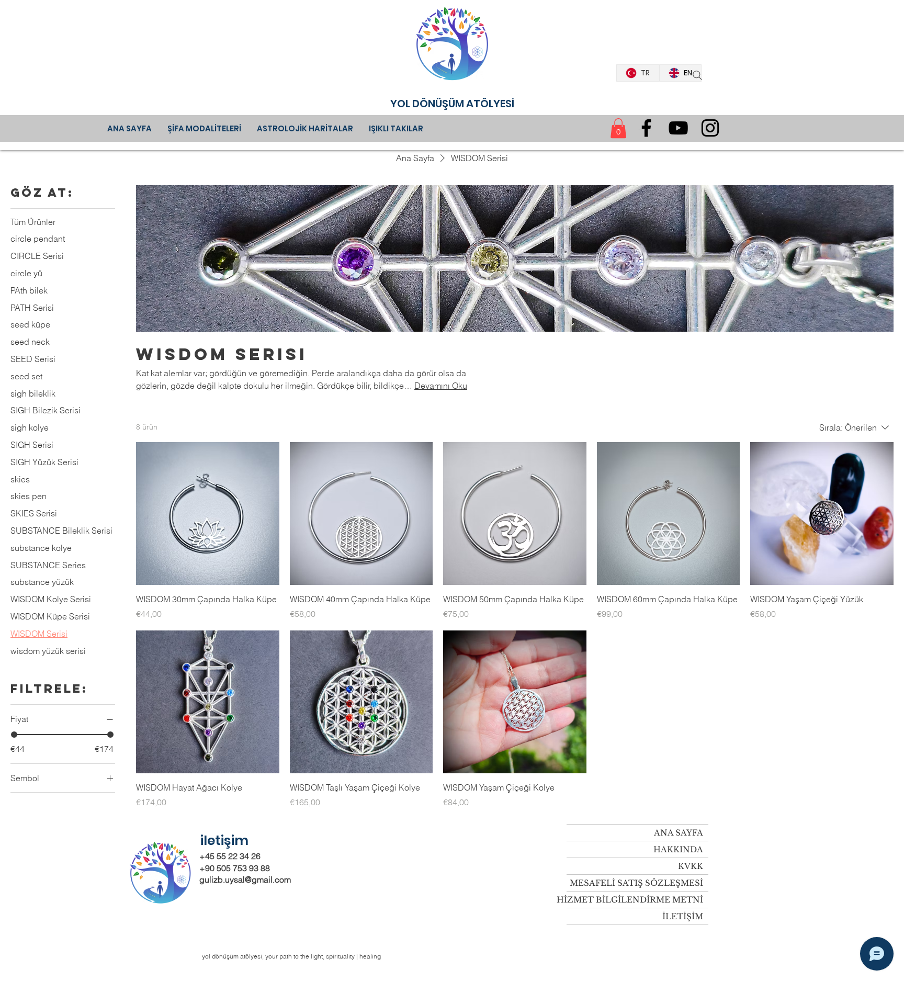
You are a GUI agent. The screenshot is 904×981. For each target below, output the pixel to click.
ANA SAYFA (678, 833)
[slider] (14, 734)
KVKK (690, 866)
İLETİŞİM (682, 916)
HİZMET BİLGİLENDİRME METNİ (635, 900)
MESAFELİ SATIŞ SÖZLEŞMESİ (636, 883)
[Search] (697, 75)
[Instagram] (710, 128)
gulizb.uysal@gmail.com (245, 879)
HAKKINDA (678, 849)
